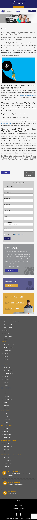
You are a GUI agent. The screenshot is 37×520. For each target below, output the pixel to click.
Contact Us (18, 7)
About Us (18, 503)
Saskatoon (7, 431)
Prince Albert (7, 434)
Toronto (6, 353)
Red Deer (6, 382)
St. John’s (6, 458)
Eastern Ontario (8, 350)
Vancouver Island (8, 327)
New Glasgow (8, 417)
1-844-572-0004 (19, 4)
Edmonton (6, 379)
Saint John (6, 394)
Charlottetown (8, 446)
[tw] (20, 514)
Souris (5, 452)
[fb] (17, 514)
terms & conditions (19, 234)
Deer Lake (7, 466)
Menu (32, 11)
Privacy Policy (18, 505)
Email (6, 216)
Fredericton (7, 396)
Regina (6, 428)
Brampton (6, 362)
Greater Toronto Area (10, 345)
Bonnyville (6, 385)
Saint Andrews (8, 399)
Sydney (6, 422)
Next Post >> (29, 175)
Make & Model (8, 192)
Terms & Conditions (18, 508)
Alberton (6, 443)
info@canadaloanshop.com (19, 1)
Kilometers (7, 198)
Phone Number (8, 222)
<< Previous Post (29, 172)
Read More (11, 270)
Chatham (6, 405)
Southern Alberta (8, 373)
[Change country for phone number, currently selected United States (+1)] (6, 224)
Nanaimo (6, 339)
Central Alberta (8, 370)
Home (18, 500)
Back (5, 172)
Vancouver (7, 330)
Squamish (6, 333)
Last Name (7, 210)
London (6, 359)
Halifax (6, 414)
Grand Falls (7, 408)
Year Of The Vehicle (9, 187)
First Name (7, 204)
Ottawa (6, 356)
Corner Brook (8, 463)
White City (7, 437)
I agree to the (16, 234)
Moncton (6, 391)
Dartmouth (7, 419)
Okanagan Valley (8, 324)
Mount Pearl (7, 461)
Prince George (8, 336)
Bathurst (6, 402)
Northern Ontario (8, 347)
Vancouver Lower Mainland (11, 322)
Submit (7, 238)
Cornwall (6, 449)
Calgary (6, 376)
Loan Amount (7, 228)
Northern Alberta (8, 368)
